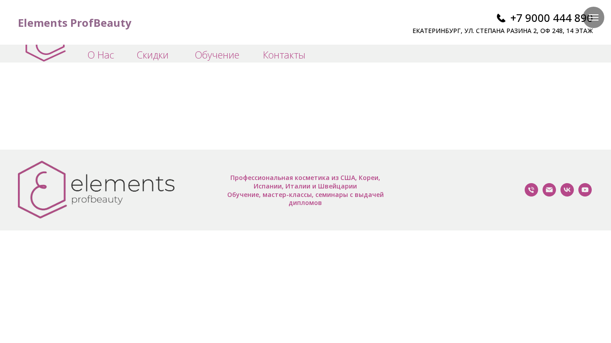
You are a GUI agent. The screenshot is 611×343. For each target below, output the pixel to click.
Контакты (284, 54)
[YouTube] (585, 194)
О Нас (100, 54)
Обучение (217, 54)
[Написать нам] (549, 194)
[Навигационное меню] (593, 17)
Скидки (152, 54)
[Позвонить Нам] (531, 194)
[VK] (567, 194)
